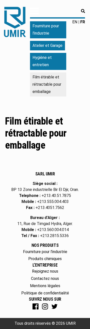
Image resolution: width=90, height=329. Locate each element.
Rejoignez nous (45, 271)
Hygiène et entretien (42, 61)
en (74, 22)
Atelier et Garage (47, 45)
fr (82, 22)
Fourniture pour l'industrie (45, 30)
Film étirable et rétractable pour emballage (35, 133)
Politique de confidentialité (45, 293)
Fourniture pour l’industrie (45, 251)
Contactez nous (45, 278)
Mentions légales (45, 285)
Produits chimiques (45, 258)
